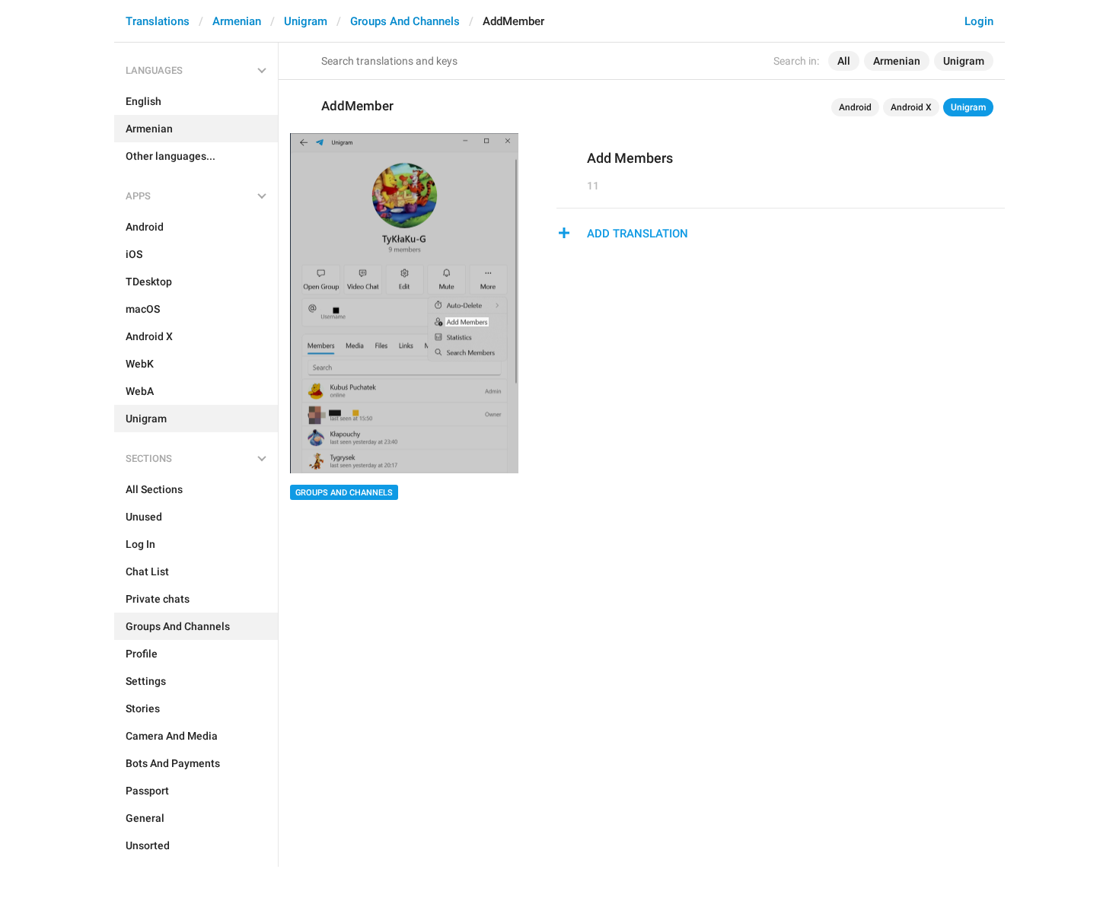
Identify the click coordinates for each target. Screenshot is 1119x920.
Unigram (305, 21)
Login (978, 21)
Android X (911, 107)
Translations (158, 21)
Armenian (236, 21)
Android (855, 107)
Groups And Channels (405, 21)
